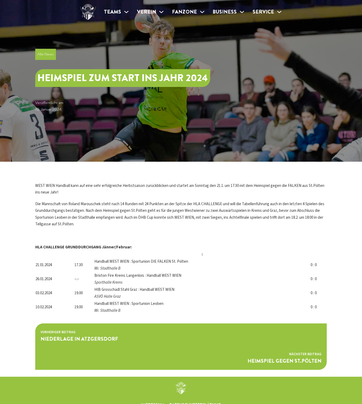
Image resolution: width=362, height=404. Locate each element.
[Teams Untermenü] (126, 12)
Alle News (45, 54)
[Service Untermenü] (279, 12)
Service (263, 11)
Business (225, 11)
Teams (112, 11)
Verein (146, 11)
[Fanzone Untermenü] (202, 12)
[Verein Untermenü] (161, 12)
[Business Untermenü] (242, 12)
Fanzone (184, 11)
